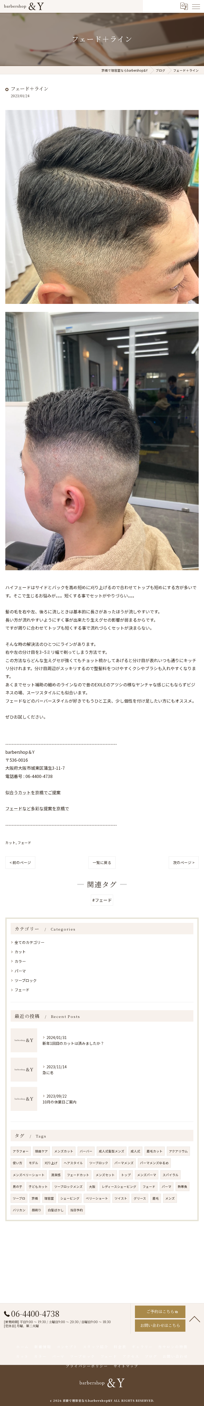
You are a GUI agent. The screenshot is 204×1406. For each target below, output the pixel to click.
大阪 (92, 1186)
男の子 (17, 1186)
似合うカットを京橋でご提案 (33, 792)
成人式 (135, 1151)
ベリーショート (97, 1198)
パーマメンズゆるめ (154, 1163)
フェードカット (78, 1175)
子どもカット (38, 1186)
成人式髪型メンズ (111, 1151)
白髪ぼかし (56, 1210)
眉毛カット (155, 1151)
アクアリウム (178, 1151)
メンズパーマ (146, 1175)
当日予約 (76, 1210)
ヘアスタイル (73, 1163)
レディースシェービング (119, 1186)
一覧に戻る (102, 862)
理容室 (49, 1198)
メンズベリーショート (29, 1175)
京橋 (35, 1198)
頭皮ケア (41, 1151)
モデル (33, 1163)
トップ (126, 1175)
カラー (20, 961)
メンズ (170, 1198)
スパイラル (170, 1175)
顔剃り (36, 1210)
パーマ (20, 970)
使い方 (17, 1163)
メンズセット (105, 1175)
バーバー (86, 1151)
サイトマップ (125, 1365)
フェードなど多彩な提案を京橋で (37, 808)
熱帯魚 (182, 1186)
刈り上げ (51, 1163)
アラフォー (21, 1151)
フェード (24, 842)
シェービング (69, 1198)
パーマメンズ (124, 1163)
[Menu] (196, 6)
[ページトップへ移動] (194, 1318)
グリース (140, 1198)
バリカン (19, 1210)
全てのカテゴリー (29, 942)
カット (10, 842)
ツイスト (120, 1198)
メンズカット (63, 1151)
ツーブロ (19, 1198)
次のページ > (183, 862)
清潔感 (56, 1175)
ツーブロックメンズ (68, 1186)
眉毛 (155, 1198)
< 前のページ (20, 862)
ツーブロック (26, 980)
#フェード (102, 900)
